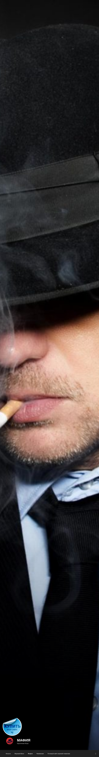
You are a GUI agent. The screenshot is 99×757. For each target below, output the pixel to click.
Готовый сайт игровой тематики (59, 753)
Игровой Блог (19, 753)
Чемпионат (40, 753)
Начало (8, 753)
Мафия (23, 740)
